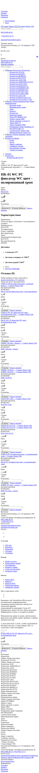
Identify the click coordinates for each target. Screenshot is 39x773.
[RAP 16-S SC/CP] (19, 427)
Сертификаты (10, 565)
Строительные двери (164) (19, 131)
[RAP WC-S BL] (19, 399)
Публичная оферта (12, 585)
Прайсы (4, 13)
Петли (12, 142)
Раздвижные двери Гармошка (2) (22, 127)
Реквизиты (9, 549)
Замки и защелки (16, 144)
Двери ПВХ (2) (15, 123)
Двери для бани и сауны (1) (20, 121)
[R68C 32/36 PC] (19, 371)
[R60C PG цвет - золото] (19, 485)
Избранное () (18, 757)
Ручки (12, 140)
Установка (9, 553)
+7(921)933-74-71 (7, 36)
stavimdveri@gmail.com (9, 527)
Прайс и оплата (11, 561)
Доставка (4, 11)
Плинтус (13, 111)
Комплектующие (16, 115)
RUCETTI (4, 191)
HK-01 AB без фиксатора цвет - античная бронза (19, 291)
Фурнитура (14, 113)
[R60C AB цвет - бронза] (19, 343)
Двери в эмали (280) (17, 119)
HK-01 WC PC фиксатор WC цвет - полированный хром (14, 321)
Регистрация (10, 21)
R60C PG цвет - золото (9, 491)
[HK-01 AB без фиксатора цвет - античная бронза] (19, 285)
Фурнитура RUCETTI (18, 78)
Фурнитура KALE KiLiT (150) (21, 99)
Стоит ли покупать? (12, 569)
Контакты (4, 15)
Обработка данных (12, 587)
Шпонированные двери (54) (20, 132)
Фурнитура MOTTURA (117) (20, 97)
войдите (21, 280)
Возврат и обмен (11, 567)
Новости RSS (10, 583)
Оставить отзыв (11, 571)
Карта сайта (9, 580)
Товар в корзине (15, 310)
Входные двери (15, 105)
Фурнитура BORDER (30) (19, 88)
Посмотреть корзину (8, 60)
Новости (8, 581)
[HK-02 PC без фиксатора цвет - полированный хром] (19, 455)
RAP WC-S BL (6, 405)
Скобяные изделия (16, 146)
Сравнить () (28, 757)
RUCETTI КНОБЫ (12, 269)
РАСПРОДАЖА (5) (17, 129)
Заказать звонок (7, 757)
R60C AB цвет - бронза (9, 349)
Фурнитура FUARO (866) (19, 94)
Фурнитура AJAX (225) (18, 84)
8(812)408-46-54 (7, 32)
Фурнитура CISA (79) (17, 96)
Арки (12, 109)
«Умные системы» (16, 150)
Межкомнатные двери (18, 107)
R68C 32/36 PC (6, 378)
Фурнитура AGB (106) (18, 80)
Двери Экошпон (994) (18, 125)
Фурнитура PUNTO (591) (19, 92)
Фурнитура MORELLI (18, 76)
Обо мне (8, 545)
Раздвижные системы (17, 148)
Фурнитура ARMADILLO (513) (21, 82)
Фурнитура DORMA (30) (19, 90)
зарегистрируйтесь (8, 280)
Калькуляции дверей (12, 563)
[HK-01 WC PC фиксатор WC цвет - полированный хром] (19, 313)
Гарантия (4, 17)
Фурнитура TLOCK (17, 72)
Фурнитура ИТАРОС (17, 74)
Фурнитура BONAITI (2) (19, 86)
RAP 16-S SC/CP (7, 433)
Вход (7, 23)
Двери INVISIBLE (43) (18, 117)
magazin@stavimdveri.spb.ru (11, 40)
